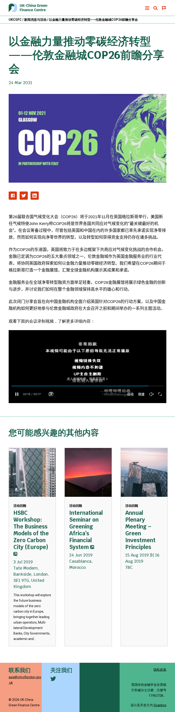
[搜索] (155, 8)
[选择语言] (164, 8)
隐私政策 (160, 669)
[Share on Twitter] (24, 196)
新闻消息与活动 (35, 19)
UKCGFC (15, 19)
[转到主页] (28, 8)
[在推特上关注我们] (53, 678)
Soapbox (160, 705)
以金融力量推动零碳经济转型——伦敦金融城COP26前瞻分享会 (93, 19)
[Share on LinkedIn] (35, 196)
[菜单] (147, 8)
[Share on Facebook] (13, 196)
